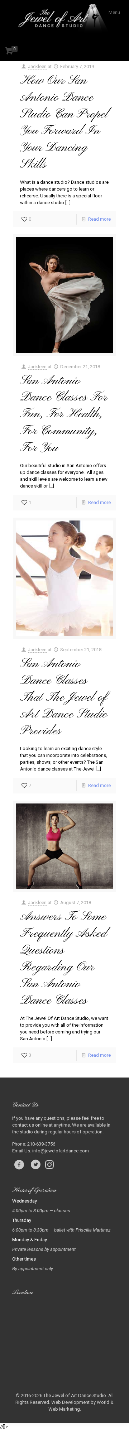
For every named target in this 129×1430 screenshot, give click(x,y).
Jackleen (37, 66)
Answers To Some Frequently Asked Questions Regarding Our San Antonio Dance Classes (63, 959)
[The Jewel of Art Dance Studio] (64, 20)
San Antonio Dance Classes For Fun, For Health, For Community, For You (63, 414)
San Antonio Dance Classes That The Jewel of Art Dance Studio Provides (64, 697)
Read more (99, 219)
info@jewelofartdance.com (60, 1150)
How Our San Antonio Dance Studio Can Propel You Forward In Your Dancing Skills (64, 123)
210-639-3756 (41, 1144)
